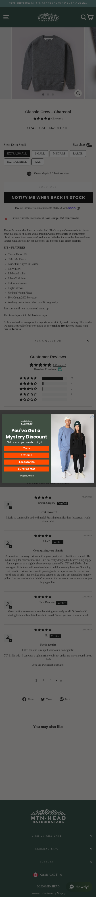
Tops (26, 448)
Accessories (27, 462)
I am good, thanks (26, 476)
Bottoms (26, 455)
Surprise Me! (26, 469)
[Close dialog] (91, 416)
